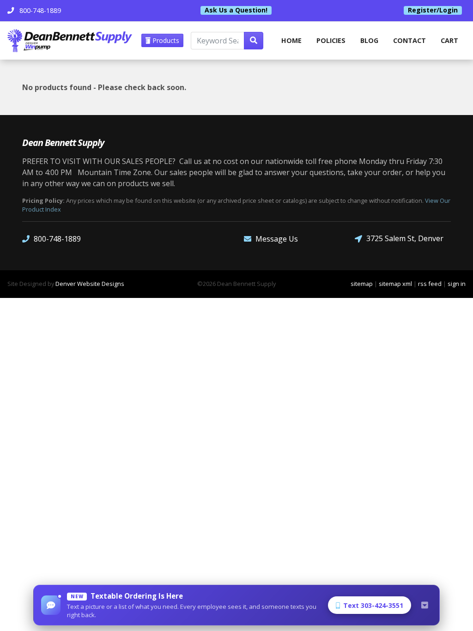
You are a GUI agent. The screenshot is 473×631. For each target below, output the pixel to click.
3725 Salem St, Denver (404, 238)
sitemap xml (395, 283)
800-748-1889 (57, 239)
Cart (449, 40)
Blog (369, 40)
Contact (409, 40)
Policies (331, 40)
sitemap (362, 283)
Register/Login (433, 10)
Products (165, 40)
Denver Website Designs (89, 283)
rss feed (430, 283)
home (291, 40)
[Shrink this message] (424, 605)
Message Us (276, 239)
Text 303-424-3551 (373, 605)
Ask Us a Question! (236, 10)
